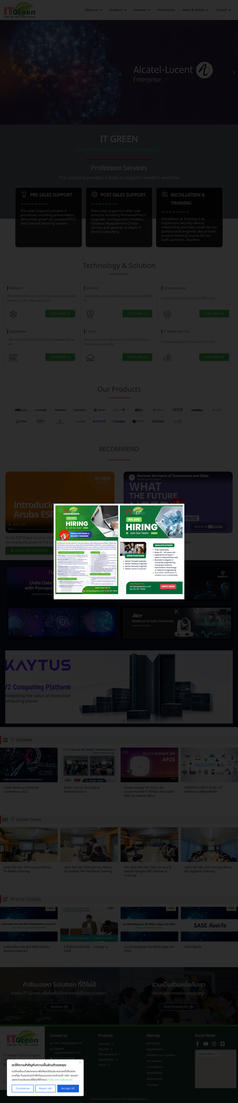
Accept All (68, 1088)
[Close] (80, 1062)
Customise (23, 1088)
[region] (45, 1077)
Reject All (45, 1088)
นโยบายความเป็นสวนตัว (61, 1080)
